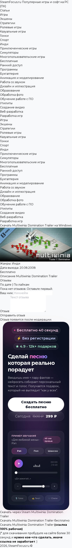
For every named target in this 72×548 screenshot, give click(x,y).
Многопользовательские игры (22, 56)
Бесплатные (9, 61)
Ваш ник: (7, 293)
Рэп (19, 451)
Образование (10, 90)
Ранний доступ (11, 65)
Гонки (4, 35)
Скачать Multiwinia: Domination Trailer (27, 524)
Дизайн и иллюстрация (17, 86)
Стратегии (7, 23)
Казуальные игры (13, 31)
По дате (5, 284)
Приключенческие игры (18, 48)
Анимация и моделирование (22, 78)
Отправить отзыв (12, 315)
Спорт (4, 40)
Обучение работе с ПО (16, 99)
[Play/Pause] (19, 463)
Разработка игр (11, 116)
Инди (4, 44)
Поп (36, 451)
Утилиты (6, 103)
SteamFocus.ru (19, 545)
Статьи (5, 10)
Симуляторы (9, 52)
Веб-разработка (11, 111)
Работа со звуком (12, 82)
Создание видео (12, 107)
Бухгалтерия (9, 73)
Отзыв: (5, 311)
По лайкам (21, 284)
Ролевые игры (10, 27)
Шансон (53, 451)
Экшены (6, 19)
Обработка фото (11, 94)
